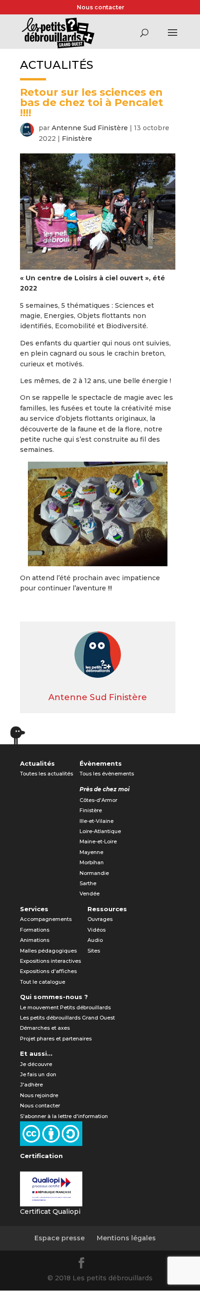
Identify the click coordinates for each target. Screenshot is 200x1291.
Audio (95, 940)
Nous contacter (100, 7)
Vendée (90, 893)
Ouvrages (100, 919)
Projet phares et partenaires (56, 1038)
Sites (93, 950)
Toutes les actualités (46, 773)
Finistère (77, 138)
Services (34, 909)
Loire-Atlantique (100, 831)
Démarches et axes (45, 1028)
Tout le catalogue (42, 982)
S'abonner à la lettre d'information (64, 1116)
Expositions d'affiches (48, 971)
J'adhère (31, 1084)
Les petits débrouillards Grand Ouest (67, 1017)
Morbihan (92, 862)
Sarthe (88, 883)
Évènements (101, 763)
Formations (34, 930)
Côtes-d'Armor (98, 800)
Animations (34, 940)
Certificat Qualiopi (50, 1211)
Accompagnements (46, 919)
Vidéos (96, 930)
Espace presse (59, 1238)
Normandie (94, 873)
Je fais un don (38, 1074)
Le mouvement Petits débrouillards (65, 1007)
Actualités (37, 763)
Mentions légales (126, 1238)
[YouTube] (127, 1264)
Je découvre (36, 1064)
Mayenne (91, 852)
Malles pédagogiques (48, 950)
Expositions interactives (50, 961)
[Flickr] (104, 1264)
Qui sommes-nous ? (54, 996)
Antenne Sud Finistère (90, 128)
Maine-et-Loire (98, 841)
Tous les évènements (107, 773)
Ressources (107, 909)
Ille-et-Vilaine (96, 821)
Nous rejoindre (39, 1095)
